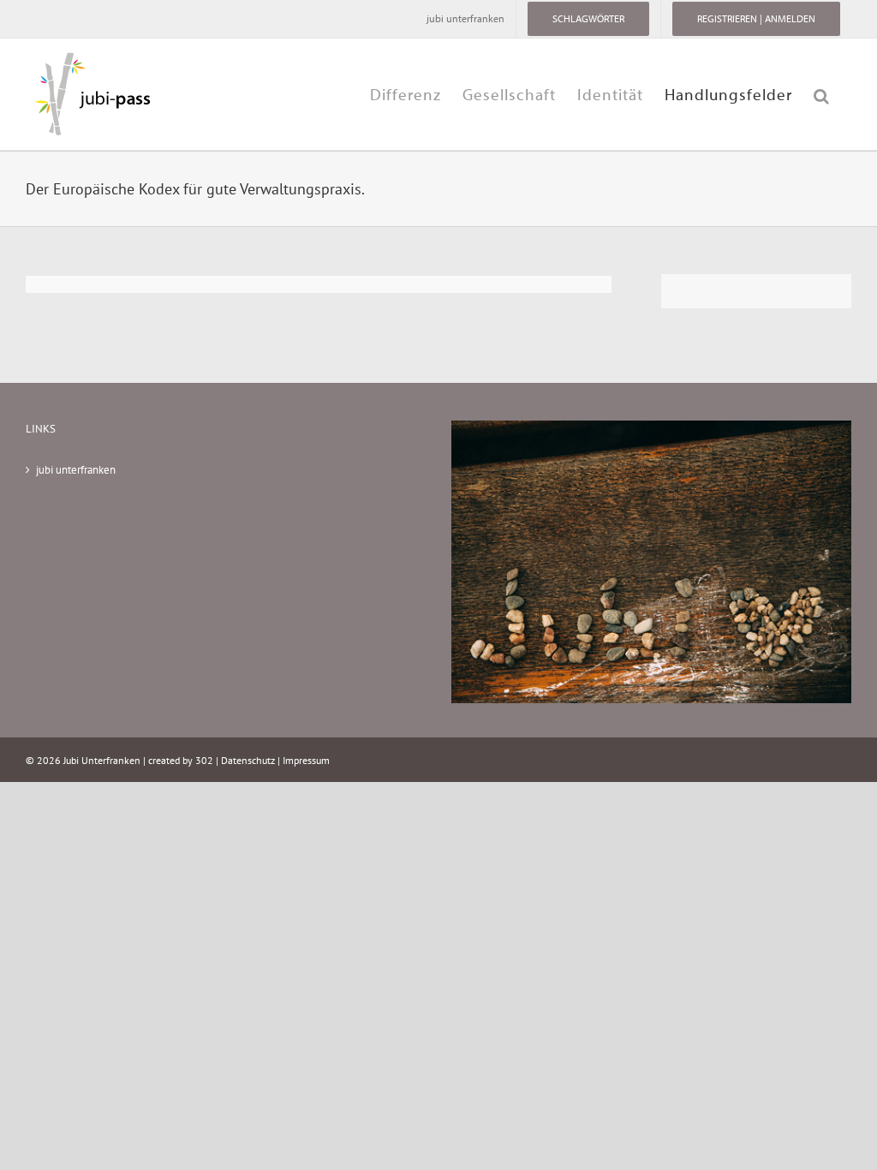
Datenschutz (248, 760)
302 (204, 760)
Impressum (306, 760)
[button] (822, 94)
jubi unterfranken (76, 470)
